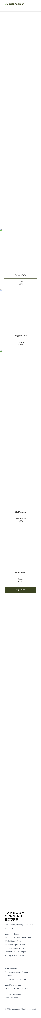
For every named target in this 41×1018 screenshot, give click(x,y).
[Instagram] (23, 1014)
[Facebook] (18, 1014)
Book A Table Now (12, 222)
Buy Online (20, 590)
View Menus (30, 222)
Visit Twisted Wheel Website (17, 708)
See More (8, 666)
